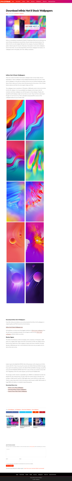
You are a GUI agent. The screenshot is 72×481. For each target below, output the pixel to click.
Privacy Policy (32, 477)
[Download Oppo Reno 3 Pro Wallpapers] (26, 422)
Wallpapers (22, 13)
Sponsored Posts (52, 474)
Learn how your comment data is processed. (34, 468)
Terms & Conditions (38, 477)
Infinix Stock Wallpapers (26, 409)
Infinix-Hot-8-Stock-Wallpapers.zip (14, 327)
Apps (17, 474)
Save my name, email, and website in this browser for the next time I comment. (20, 463)
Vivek (7, 13)
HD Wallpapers (18, 409)
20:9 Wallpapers (11, 409)
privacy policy (32, 446)
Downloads (16, 13)
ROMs (31, 474)
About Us (46, 474)
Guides (26, 474)
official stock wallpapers (37, 330)
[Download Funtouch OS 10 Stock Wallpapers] (39, 422)
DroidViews (5, 1)
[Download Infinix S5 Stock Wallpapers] (13, 422)
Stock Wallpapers (35, 409)
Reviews (35, 474)
